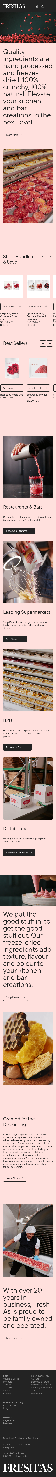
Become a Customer (17, 530)
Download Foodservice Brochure (20, 1438)
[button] (42, 6)
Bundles (7, 1393)
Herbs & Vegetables (9, 1419)
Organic (7, 1387)
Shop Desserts (14, 997)
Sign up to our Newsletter (16, 1444)
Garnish (7, 1384)
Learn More (12, 134)
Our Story (36, 1378)
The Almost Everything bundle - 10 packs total (40, 397)
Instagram (8, 1447)
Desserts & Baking (13, 1402)
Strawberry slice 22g (14, 394)
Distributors (37, 1393)
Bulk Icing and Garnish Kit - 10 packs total (41, 316)
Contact (35, 1390)
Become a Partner (16, 747)
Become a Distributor (17, 852)
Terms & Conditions (13, 1453)
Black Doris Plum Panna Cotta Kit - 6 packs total (13, 316)
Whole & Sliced (11, 1378)
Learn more (12, 1338)
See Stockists (13, 639)
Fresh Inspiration (40, 1375)
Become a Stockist (41, 1384)
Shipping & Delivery (41, 1387)
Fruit (5, 1375)
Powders (7, 1381)
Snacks (7, 1390)
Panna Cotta (9, 1405)
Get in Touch (13, 1178)
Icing (5, 1408)
